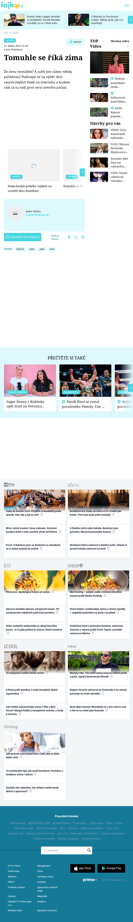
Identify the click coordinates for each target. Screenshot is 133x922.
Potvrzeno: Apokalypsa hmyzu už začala (28, 592)
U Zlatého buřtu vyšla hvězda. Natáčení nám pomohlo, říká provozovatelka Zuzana (94, 530)
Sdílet (76, 43)
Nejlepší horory (61, 823)
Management (43, 865)
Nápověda (42, 896)
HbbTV (11, 882)
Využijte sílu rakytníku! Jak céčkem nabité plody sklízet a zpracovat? (32, 789)
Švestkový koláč (90, 838)
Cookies (12, 896)
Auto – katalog (68, 828)
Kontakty (41, 882)
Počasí (119, 823)
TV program (79, 823)
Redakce (41, 901)
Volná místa (13, 871)
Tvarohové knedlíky (44, 838)
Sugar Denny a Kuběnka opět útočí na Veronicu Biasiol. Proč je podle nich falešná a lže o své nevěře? (27, 404)
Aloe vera (62, 833)
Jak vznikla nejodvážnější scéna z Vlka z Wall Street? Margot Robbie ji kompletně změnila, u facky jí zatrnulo (34, 710)
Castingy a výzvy (45, 876)
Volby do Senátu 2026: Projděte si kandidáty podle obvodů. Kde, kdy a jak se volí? (33, 513)
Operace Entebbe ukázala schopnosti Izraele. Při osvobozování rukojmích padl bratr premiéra (32, 611)
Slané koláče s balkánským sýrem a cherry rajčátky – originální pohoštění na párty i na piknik (97, 611)
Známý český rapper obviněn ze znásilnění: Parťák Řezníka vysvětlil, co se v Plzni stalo (43, 20)
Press (40, 871)
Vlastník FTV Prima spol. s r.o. (20, 903)
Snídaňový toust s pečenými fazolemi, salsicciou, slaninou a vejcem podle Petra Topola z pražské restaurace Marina (96, 629)
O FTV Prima (14, 865)
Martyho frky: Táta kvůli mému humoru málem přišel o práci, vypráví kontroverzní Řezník (98, 675)
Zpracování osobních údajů (47, 889)
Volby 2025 (112, 828)
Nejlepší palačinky (68, 838)
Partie (109, 823)
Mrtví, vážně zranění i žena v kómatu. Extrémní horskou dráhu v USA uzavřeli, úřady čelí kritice (32, 530)
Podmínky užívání (16, 887)
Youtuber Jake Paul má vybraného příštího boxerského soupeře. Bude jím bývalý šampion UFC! (119, 162)
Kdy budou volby (24, 828)
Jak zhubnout (17, 823)
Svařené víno (15, 833)
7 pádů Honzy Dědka (91, 828)
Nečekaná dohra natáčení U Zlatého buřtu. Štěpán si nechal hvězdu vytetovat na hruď (98, 547)
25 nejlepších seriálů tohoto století (25, 673)
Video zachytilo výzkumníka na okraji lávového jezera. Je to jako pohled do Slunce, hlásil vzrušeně (34, 627)
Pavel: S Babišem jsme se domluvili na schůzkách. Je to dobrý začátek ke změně (33, 547)
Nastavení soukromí (47, 910)
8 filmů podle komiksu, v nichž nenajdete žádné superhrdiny (32, 691)
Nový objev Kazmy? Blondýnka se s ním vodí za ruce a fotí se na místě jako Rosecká (98, 708)
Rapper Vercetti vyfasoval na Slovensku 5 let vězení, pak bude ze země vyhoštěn (98, 691)
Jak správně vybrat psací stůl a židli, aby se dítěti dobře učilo (32, 755)
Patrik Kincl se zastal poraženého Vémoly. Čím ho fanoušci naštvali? (84, 404)
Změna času (96, 823)
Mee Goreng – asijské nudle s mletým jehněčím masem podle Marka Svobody (96, 594)
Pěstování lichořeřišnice (85, 833)
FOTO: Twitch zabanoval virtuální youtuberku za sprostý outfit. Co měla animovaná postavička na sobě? (120, 177)
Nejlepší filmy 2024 (39, 823)
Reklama (12, 876)
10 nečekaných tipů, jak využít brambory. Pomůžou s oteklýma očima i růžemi (34, 772)
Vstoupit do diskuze (24, 237)
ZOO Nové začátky (46, 828)
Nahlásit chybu (15, 910)
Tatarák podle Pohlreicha (40, 833)
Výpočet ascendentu (113, 833)
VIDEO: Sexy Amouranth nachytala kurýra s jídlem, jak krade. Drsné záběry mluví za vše (119, 134)
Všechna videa (119, 41)
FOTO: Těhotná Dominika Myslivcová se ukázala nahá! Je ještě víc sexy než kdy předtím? (120, 148)
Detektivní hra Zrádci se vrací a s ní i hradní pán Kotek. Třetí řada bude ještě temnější (95, 513)
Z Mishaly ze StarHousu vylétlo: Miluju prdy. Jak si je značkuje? (107, 20)
